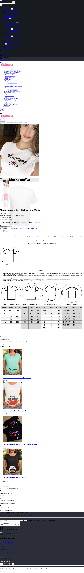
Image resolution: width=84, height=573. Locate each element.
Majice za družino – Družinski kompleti (13, 86)
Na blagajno (5, 553)
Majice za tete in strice (12, 90)
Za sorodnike (8, 87)
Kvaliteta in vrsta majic (7, 547)
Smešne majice (6, 78)
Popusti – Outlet (8, 79)
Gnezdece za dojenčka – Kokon (12, 98)
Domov (4, 67)
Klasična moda (6, 106)
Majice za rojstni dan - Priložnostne (22, 228)
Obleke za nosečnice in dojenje (11, 70)
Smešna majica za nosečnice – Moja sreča (17, 378)
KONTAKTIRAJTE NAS (5, 59)
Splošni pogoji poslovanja (8, 542)
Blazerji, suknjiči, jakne (10, 77)
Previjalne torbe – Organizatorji (11, 100)
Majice (13, 228)
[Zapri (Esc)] (4, 571)
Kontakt (4, 541)
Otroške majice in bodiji (13, 83)
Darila (4, 102)
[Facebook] (1, 528)
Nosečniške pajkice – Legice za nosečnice (14, 71)
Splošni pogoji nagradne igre (9, 543)
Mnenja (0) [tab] (5, 231)
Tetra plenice (8, 99)
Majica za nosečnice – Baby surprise (15, 411)
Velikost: (31, 222)
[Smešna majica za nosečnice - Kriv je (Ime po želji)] (12, 441)
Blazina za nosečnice (9, 96)
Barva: (17, 222)
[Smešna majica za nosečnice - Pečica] (12, 474)
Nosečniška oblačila (7, 68)
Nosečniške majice (9, 80)
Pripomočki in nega (7, 94)
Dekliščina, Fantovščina (10, 92)
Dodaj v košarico (4, 227)
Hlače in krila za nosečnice (10, 73)
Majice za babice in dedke (13, 89)
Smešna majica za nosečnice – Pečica (15, 477)
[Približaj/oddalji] (0, 571)
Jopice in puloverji (9, 74)
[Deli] (3, 571)
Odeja (6, 97)
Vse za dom (7, 105)
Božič (6, 93)
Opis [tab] (4, 230)
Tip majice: (2, 222)
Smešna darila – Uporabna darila (12, 104)
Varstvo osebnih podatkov (8, 544)
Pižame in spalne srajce (10, 76)
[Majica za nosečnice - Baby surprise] (12, 408)
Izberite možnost (6, 381)
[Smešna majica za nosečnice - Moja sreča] (12, 375)
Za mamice (10, 85)
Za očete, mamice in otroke (10, 81)
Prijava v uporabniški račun (8, 552)
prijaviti (13, 344)
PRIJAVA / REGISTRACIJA (6, 60)
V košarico (5, 554)
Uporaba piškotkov (7, 546)
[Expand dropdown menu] (6, 102)
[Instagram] (2, 528)
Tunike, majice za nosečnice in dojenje (13, 72)
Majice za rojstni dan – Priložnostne (12, 91)
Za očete (9, 84)
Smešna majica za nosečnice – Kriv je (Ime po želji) (20, 444)
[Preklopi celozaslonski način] (1, 571)
